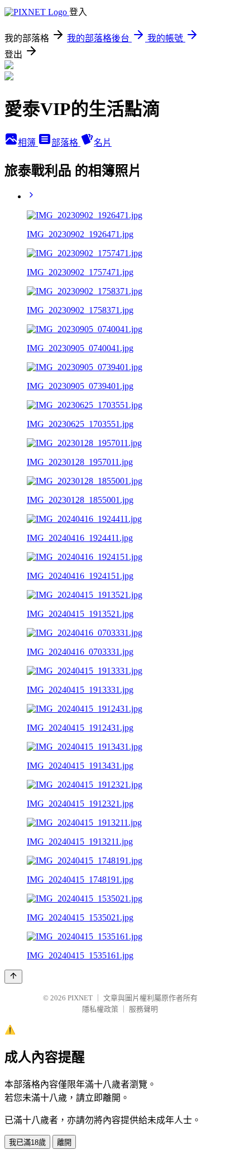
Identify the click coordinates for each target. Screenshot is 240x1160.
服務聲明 (143, 1009)
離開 (64, 1142)
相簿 (28, 142)
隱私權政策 (100, 1009)
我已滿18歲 (27, 1142)
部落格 (65, 142)
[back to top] (13, 977)
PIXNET (80, 998)
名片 (103, 142)
